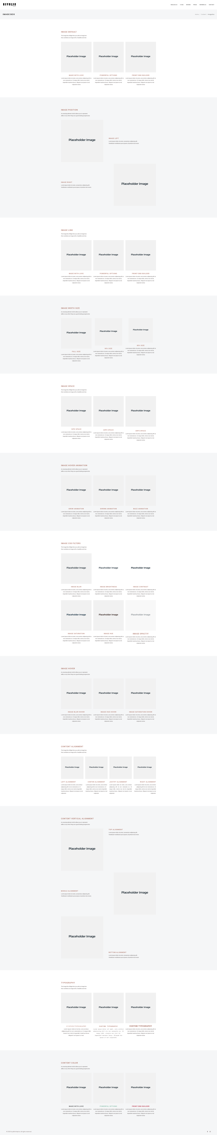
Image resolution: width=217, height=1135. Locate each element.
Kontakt (211, 4)
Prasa (195, 4)
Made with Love (76, 273)
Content (203, 14)
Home (197, 14)
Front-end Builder (140, 273)
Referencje (203, 4)
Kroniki (188, 4)
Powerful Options (108, 273)
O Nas (182, 4)
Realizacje (174, 4)
